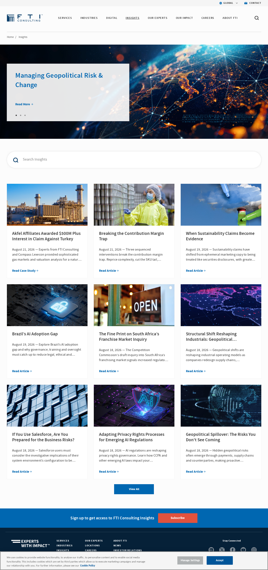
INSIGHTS (132, 18)
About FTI (120, 541)
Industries (65, 545)
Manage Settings (190, 560)
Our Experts (94, 541)
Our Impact (184, 18)
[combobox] (125, 160)
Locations (92, 545)
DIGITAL (111, 18)
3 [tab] (25, 115)
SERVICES (65, 18)
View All (134, 489)
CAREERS (207, 18)
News (117, 545)
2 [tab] (20, 115)
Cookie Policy (87, 565)
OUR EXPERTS (158, 18)
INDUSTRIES (89, 18)
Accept (220, 560)
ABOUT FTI (230, 18)
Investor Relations (127, 550)
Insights (63, 550)
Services (63, 541)
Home (10, 37)
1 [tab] (16, 115)
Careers (91, 550)
